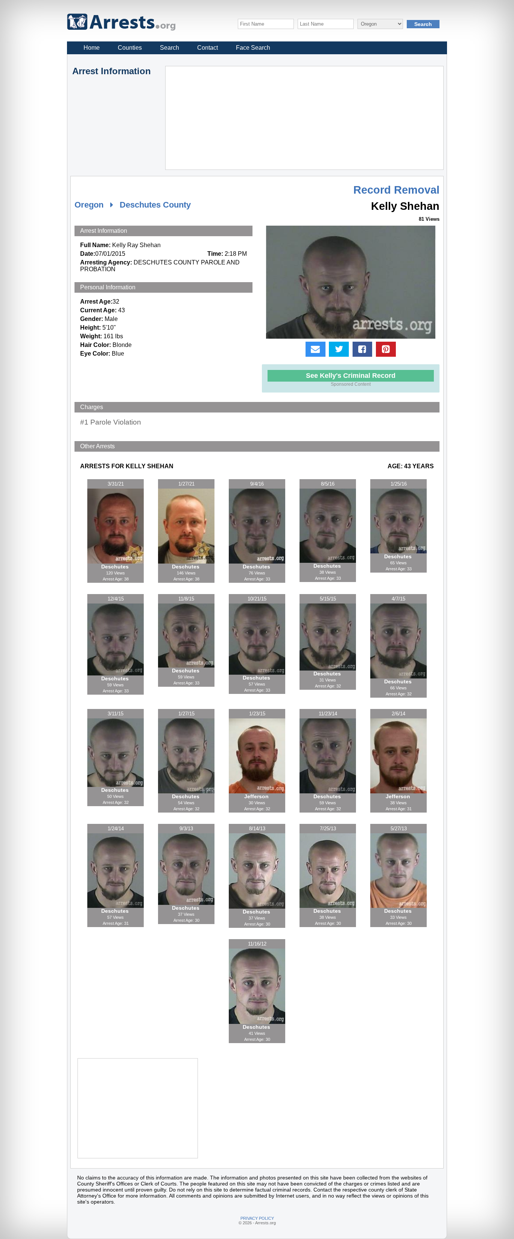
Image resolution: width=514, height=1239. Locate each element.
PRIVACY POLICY (257, 1218)
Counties (130, 47)
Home (92, 47)
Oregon (89, 204)
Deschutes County (155, 204)
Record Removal (396, 190)
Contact (207, 47)
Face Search (253, 47)
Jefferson (257, 796)
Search (169, 47)
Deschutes (115, 567)
